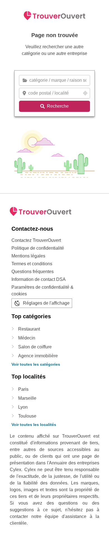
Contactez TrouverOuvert (36, 240)
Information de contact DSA (38, 279)
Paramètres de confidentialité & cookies (42, 290)
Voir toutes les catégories (35, 364)
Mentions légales (28, 256)
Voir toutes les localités (33, 424)
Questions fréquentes (32, 271)
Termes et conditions (31, 263)
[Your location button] (85, 93)
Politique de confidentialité (37, 248)
